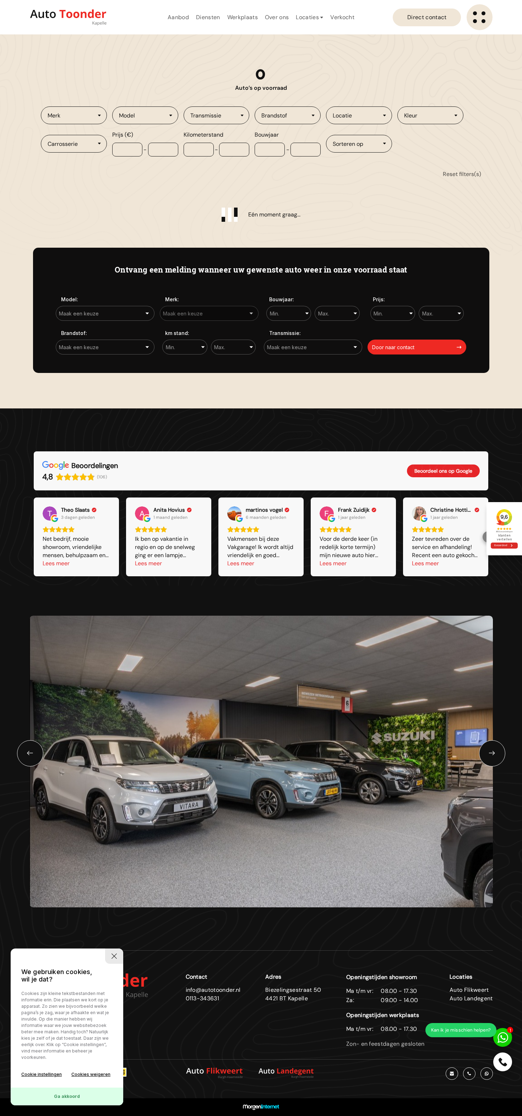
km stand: (177, 333)
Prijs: (379, 299)
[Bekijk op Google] (50, 513)
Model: (69, 299)
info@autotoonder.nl (213, 990)
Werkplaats (242, 17)
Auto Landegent (471, 998)
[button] (33, 537)
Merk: (172, 299)
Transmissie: (285, 333)
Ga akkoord (67, 1096)
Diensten (208, 17)
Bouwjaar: (281, 299)
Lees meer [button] (56, 563)
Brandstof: (74, 333)
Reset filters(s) (462, 174)
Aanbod (178, 17)
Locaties (308, 17)
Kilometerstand (203, 134)
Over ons (277, 17)
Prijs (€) (122, 134)
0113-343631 (202, 998)
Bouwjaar (267, 134)
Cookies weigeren (90, 1074)
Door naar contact (393, 347)
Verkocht (342, 17)
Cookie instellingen (41, 1074)
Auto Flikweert (469, 990)
